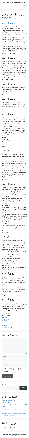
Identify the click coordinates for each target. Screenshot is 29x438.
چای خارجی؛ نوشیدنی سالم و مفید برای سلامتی (14, 413)
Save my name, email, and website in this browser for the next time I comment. (14, 369)
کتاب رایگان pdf (8, 327)
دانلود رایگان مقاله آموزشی (9, 415)
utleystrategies (6, 319)
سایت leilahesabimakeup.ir (13, 2)
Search (4, 385)
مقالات (5, 325)
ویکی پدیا (4, 317)
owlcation (5, 320)
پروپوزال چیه (8, 22)
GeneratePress (14, 435)
